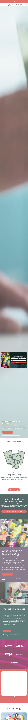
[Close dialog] (26, 352)
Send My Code (18, 362)
